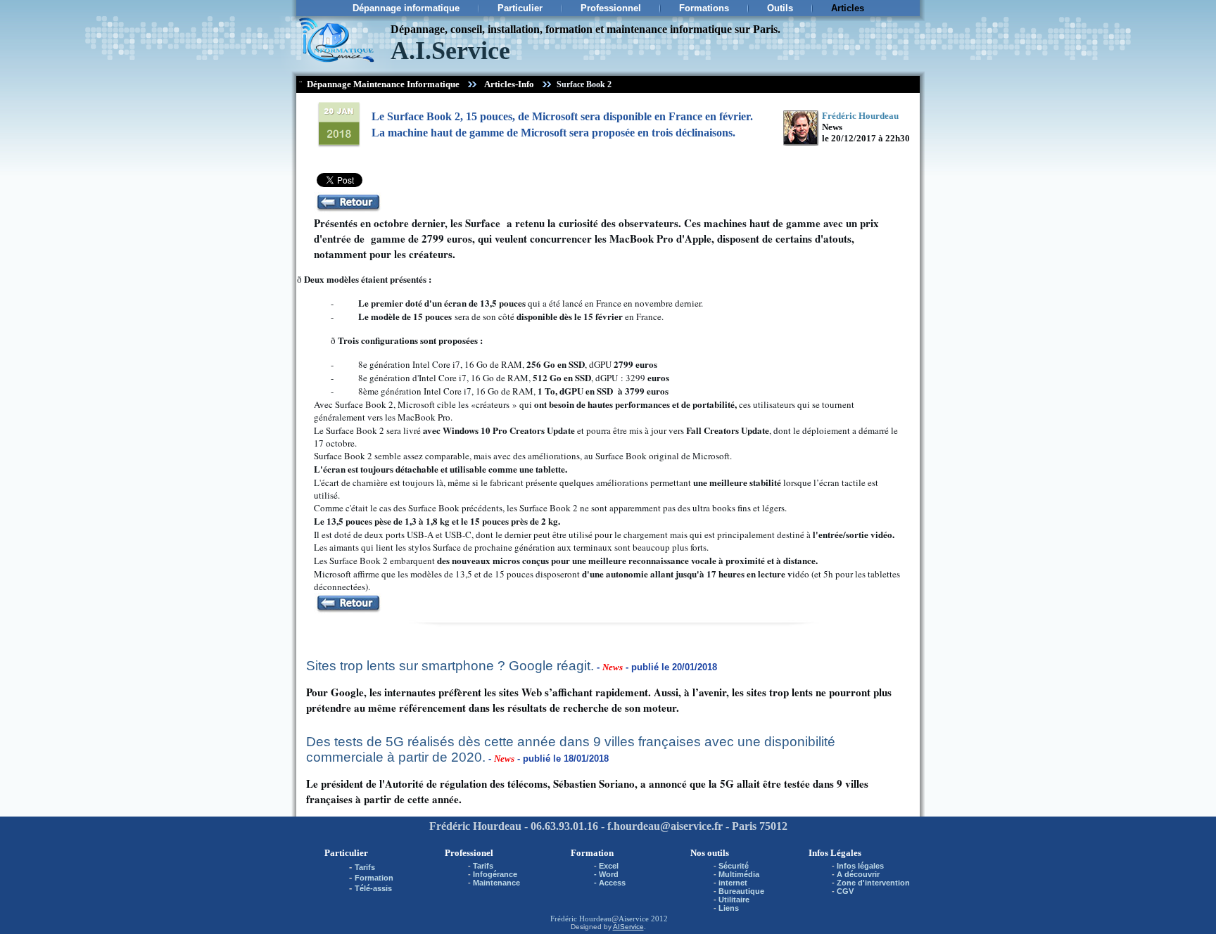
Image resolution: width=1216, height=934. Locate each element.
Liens (728, 908)
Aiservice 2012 (643, 918)
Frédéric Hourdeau (581, 918)
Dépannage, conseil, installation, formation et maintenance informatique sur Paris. (585, 29)
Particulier (520, 8)
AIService (628, 926)
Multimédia (738, 874)
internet (732, 882)
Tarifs (365, 867)
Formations (704, 8)
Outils (780, 8)
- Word (606, 874)
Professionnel (611, 8)
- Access (610, 882)
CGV (845, 891)
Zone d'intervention (873, 882)
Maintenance (496, 882)
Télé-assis (373, 888)
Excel (609, 866)
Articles (847, 8)
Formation (374, 878)
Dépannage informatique (406, 8)
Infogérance (495, 874)
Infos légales (860, 866)
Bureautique (741, 891)
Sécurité (733, 866)
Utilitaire (733, 899)
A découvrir (858, 874)
